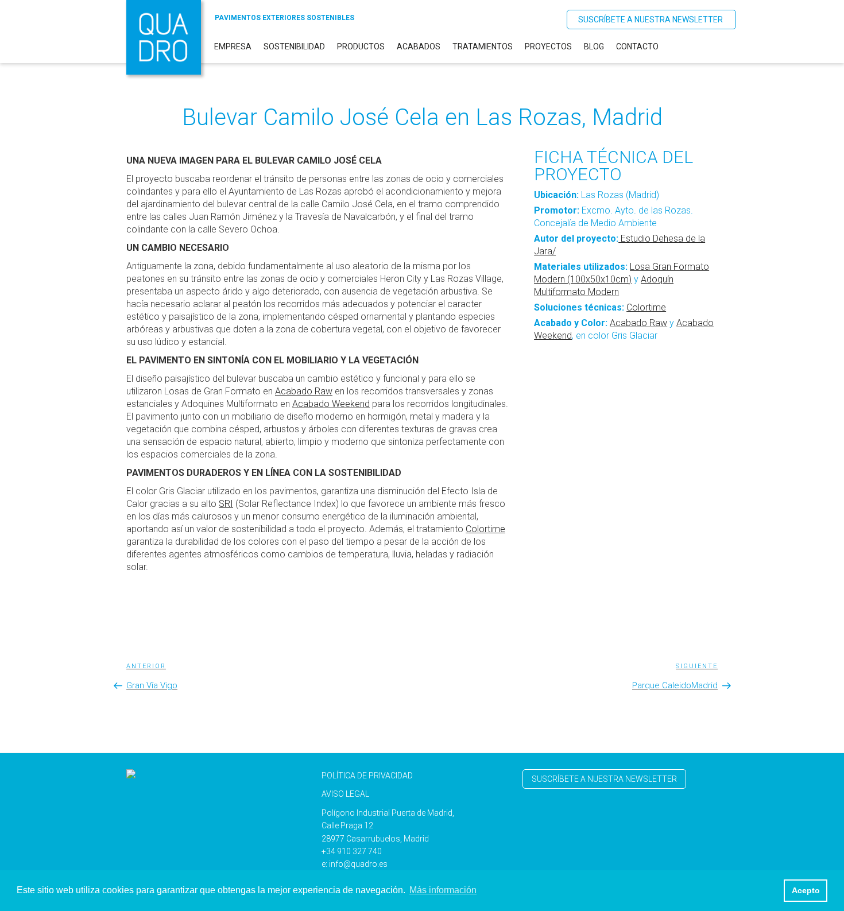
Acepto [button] (806, 890)
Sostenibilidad (294, 46)
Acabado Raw (638, 322)
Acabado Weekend (331, 403)
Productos (361, 46)
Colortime (646, 307)
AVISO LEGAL (345, 793)
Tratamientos (482, 46)
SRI (226, 503)
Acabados (418, 46)
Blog (594, 46)
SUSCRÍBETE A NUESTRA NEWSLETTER (650, 19)
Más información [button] (443, 890)
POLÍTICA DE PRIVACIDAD (367, 775)
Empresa (232, 46)
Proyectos (548, 46)
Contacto (637, 46)
